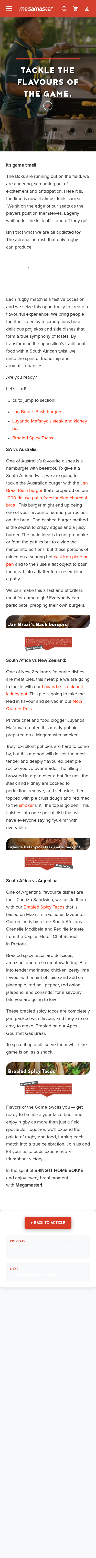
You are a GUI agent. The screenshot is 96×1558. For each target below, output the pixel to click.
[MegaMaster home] (36, 9)
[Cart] (75, 9)
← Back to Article (48, 1223)
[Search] (64, 9)
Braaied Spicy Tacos (32, 438)
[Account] (87, 9)
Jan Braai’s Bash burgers (37, 412)
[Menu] (9, 9)
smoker (26, 805)
